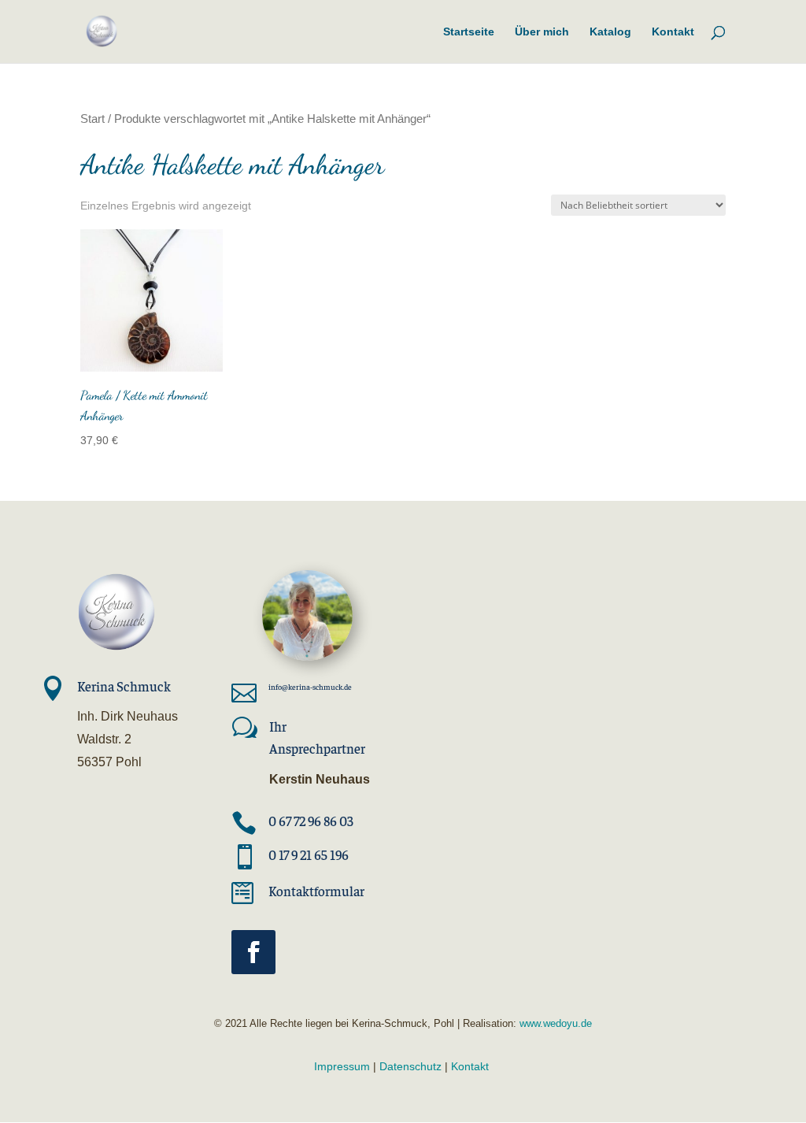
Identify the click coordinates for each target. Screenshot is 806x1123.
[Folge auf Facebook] (253, 952)
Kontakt (470, 1066)
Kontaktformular (316, 890)
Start (92, 119)
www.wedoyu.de (554, 1023)
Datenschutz (410, 1066)
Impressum (342, 1066)
